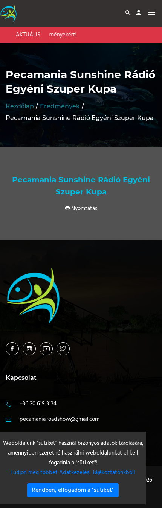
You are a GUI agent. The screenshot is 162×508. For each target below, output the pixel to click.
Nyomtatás (83, 208)
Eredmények (60, 106)
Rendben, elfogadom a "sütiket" (73, 490)
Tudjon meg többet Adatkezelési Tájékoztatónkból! (73, 472)
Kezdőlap (20, 106)
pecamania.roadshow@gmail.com (59, 419)
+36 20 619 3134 (38, 403)
